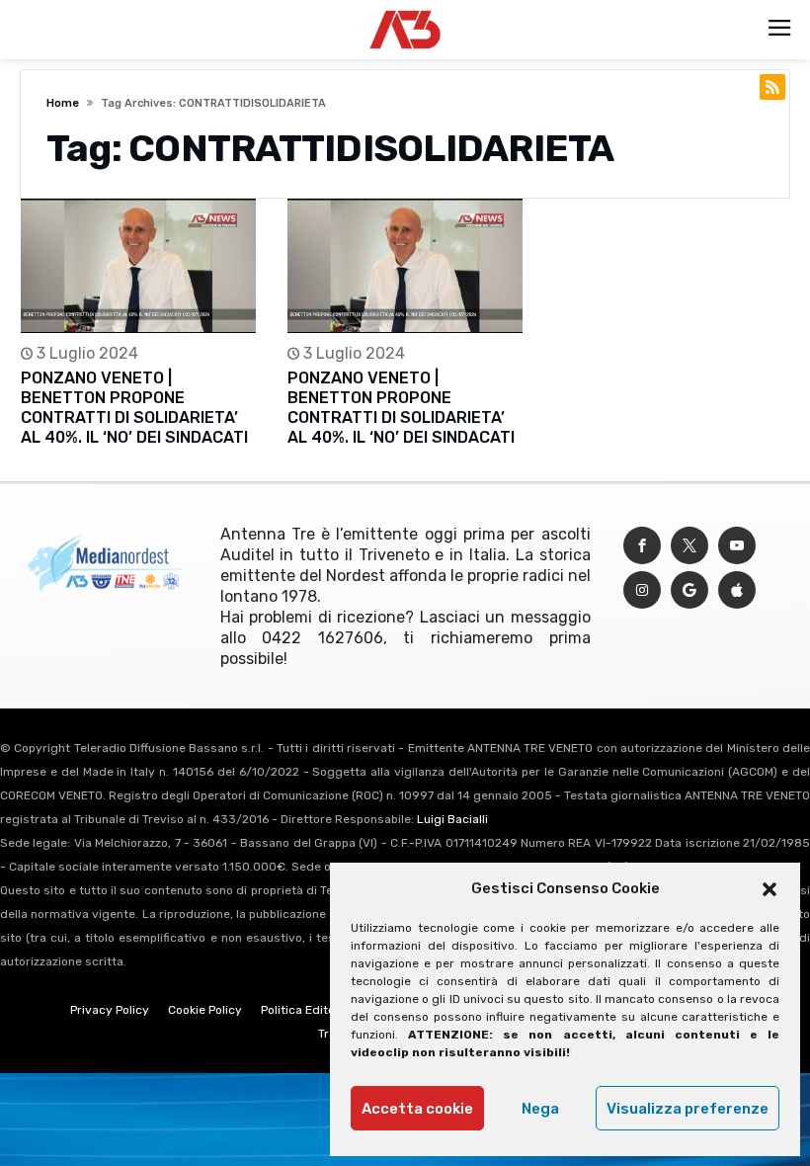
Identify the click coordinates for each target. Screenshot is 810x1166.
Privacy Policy (109, 1010)
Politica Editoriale (310, 1010)
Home (62, 103)
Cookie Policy (205, 1010)
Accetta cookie (417, 1109)
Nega (540, 1109)
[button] (769, 889)
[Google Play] (689, 590)
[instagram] (642, 590)
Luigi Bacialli (452, 819)
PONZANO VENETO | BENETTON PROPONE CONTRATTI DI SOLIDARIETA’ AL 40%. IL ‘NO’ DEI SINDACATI (134, 408)
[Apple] (737, 590)
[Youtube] (737, 546)
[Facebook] (642, 546)
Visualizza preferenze (688, 1109)
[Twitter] (689, 546)
